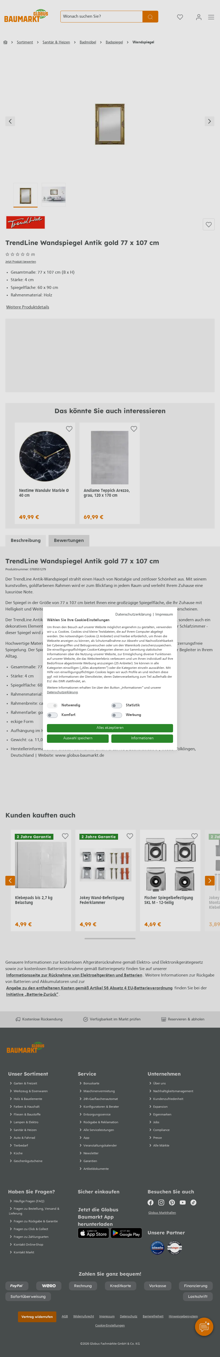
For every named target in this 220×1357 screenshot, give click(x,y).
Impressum (164, 614)
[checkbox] (52, 705)
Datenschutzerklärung (133, 614)
